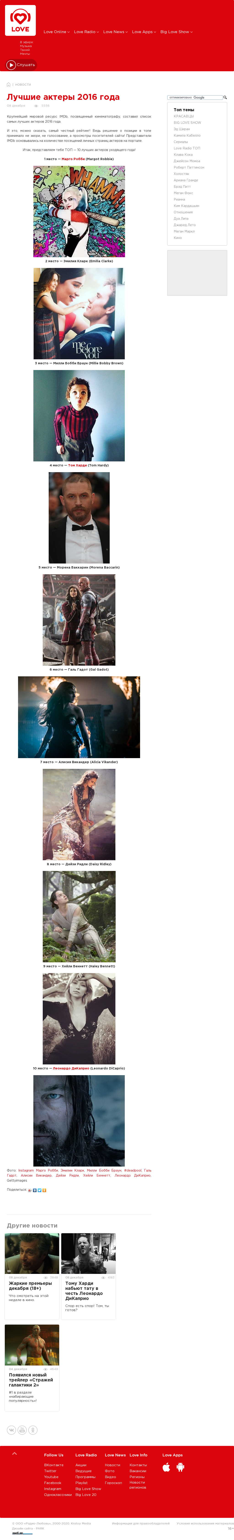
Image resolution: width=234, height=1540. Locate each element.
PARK (40, 1528)
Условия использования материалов (205, 1523)
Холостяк (181, 174)
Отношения (183, 212)
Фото (109, 1471)
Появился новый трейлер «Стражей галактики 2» (31, 1380)
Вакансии (138, 1471)
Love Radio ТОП (187, 148)
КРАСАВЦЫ (184, 116)
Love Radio (85, 32)
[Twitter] (39, 1189)
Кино (178, 238)
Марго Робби (73, 159)
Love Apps (143, 32)
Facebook (52, 1483)
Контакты (138, 1465)
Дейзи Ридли (67, 1175)
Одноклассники (58, 1494)
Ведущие (83, 1471)
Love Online (55, 32)
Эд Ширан (182, 129)
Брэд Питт (182, 186)
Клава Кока (183, 154)
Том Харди (77, 465)
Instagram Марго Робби (38, 1170)
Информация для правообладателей (141, 1523)
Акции (80, 1465)
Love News (114, 32)
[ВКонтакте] (34, 1189)
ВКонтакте (54, 1465)
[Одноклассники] (44, 1189)
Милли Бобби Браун (104, 1170)
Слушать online (26, 65)
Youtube (51, 1477)
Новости (112, 1465)
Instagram (52, 1488)
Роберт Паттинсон (189, 167)
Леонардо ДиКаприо (71, 1068)
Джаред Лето (185, 225)
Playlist (81, 1483)
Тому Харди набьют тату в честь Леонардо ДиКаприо (84, 1291)
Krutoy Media (81, 1523)
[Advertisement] (120, 14)
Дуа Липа (181, 218)
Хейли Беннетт (97, 1175)
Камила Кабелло (187, 135)
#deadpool (132, 1170)
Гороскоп (113, 1483)
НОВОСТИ (23, 85)
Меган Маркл (184, 231)
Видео (110, 1477)
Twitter (50, 1471)
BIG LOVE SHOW (187, 123)
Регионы (137, 1477)
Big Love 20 (85, 1494)
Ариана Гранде (186, 180)
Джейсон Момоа (187, 161)
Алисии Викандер (36, 1175)
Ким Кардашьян (186, 206)
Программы (85, 1477)
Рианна (179, 199)
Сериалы (181, 142)
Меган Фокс (183, 193)
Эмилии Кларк (72, 1170)
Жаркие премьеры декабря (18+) (30, 1286)
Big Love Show (175, 32)
